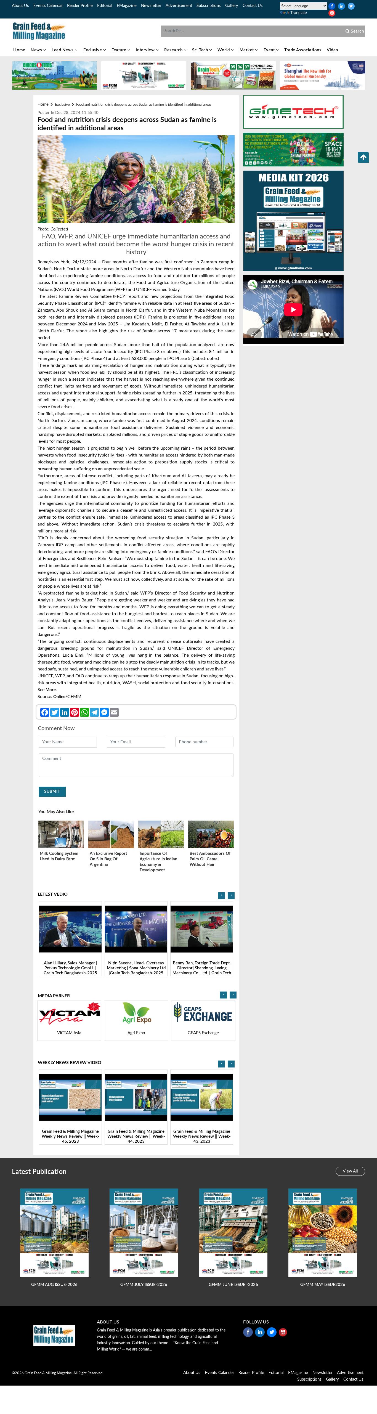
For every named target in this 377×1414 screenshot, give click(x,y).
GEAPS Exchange (136, 1033)
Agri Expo (69, 1033)
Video (332, 50)
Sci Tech (200, 50)
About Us (20, 6)
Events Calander (219, 1373)
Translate (298, 12)
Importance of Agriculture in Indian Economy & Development (158, 861)
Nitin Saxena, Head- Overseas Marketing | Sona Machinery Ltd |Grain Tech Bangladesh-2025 (70, 968)
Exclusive (93, 50)
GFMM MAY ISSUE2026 (322, 1285)
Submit (52, 792)
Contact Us (253, 6)
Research (174, 50)
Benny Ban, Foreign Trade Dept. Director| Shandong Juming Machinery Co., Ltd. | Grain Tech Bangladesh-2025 (136, 970)
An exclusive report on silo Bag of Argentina (108, 859)
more (51, 690)
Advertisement (179, 6)
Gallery (231, 6)
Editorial (104, 6)
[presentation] (221, 895)
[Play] (70, 929)
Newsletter (151, 6)
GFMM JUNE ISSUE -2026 (233, 1285)
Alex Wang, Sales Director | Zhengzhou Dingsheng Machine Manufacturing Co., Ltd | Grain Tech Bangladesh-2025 (201, 970)
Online (59, 697)
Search (357, 31)
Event (270, 50)
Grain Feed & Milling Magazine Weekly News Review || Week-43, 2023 (136, 1136)
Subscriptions (209, 6)
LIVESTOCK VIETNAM (203, 1033)
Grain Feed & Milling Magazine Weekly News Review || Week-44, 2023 (70, 1136)
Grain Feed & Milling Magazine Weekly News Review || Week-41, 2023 (202, 1136)
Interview (146, 50)
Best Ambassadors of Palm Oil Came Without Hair (210, 859)
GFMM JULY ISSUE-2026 (143, 1285)
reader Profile (80, 6)
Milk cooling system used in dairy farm (59, 856)
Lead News (63, 50)
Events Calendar (48, 6)
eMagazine (127, 6)
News (37, 50)
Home (19, 50)
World (224, 50)
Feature (119, 50)
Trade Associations (302, 50)
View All (350, 1171)
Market (247, 50)
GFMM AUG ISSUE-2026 (54, 1285)
